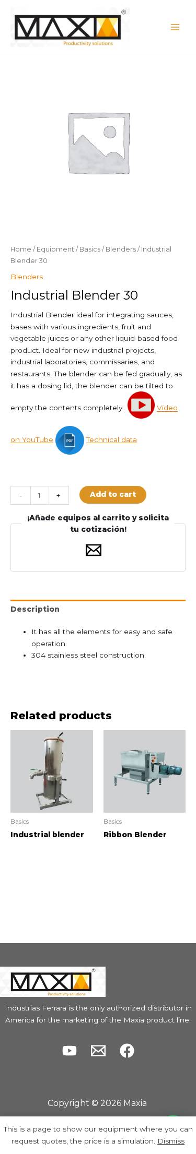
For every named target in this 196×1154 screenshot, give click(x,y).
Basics (89, 249)
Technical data (111, 439)
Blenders (121, 249)
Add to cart (113, 494)
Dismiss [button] (171, 1141)
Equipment (55, 249)
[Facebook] (127, 1050)
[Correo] (98, 1050)
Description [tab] (35, 609)
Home (20, 249)
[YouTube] (69, 1050)
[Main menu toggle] (175, 27)
